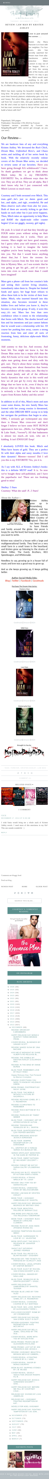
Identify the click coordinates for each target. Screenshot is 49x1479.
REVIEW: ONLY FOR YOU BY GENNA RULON (23, 1184)
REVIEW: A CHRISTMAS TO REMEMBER (23, 1106)
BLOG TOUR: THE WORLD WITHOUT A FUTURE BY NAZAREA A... (22, 1094)
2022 (12, 998)
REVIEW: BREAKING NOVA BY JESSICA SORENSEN (24, 1137)
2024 (12, 992)
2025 (12, 989)
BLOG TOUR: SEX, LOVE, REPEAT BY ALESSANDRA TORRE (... (26, 1308)
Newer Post (7, 886)
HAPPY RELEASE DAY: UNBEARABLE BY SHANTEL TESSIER (24, 1287)
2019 (12, 1007)
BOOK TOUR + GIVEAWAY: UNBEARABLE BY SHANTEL (24, 1199)
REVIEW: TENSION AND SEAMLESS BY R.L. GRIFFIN (24, 1126)
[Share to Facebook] (21, 773)
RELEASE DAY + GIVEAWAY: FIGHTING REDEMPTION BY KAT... (24, 1401)
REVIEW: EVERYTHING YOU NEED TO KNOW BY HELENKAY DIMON (26, 1082)
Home (24, 886)
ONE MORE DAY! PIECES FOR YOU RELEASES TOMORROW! (25, 1215)
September (18, 1421)
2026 (12, 987)
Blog (7, 581)
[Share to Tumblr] (28, 773)
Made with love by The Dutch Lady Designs (29, 1474)
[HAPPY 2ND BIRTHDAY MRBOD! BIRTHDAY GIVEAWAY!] (15, 1459)
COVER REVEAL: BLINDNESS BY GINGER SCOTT (26, 1043)
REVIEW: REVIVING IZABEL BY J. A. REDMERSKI (26, 1101)
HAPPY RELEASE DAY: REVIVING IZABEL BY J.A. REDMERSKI (26, 1298)
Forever (15, 768)
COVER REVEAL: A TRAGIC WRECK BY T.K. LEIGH (23, 1178)
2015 (12, 1019)
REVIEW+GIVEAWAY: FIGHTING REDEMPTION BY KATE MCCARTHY (25, 1325)
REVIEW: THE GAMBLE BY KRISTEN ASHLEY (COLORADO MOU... (26, 1060)
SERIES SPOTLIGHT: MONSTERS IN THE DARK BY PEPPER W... (25, 1154)
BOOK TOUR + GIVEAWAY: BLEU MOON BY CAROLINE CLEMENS (25, 1221)
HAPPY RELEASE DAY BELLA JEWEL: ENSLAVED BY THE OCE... (24, 1332)
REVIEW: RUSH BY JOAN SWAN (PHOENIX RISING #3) (25, 1227)
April (15, 1436)
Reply (4, 832)
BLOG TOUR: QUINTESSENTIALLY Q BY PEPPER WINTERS (26, 1131)
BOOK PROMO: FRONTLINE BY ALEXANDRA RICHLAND (25, 1343)
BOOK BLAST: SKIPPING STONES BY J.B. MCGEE (26, 1369)
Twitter (15, 581)
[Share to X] (18, 773)
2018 (12, 1010)
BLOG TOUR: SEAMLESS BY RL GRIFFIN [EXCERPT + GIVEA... (25, 1280)
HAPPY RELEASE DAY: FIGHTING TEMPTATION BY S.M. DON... (26, 1410)
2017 (12, 1013)
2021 (12, 1001)
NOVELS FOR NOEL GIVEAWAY (25, 1406)
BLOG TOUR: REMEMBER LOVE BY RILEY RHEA (25, 1071)
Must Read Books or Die (19, 1474)
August (16, 1424)
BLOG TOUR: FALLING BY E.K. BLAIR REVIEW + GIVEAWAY (24, 1255)
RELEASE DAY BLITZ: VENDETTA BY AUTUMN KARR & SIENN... (25, 1173)
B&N (33, 623)
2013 (12, 1024)
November (17, 1415)
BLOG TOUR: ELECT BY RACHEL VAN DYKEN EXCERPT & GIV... (25, 1270)
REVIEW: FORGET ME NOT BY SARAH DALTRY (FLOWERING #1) (25, 1167)
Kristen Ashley (28, 768)
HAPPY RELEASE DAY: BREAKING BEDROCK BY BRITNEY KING (26, 1204)
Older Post (42, 886)
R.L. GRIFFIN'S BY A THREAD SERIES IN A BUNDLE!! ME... (24, 1149)
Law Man (42, 768)
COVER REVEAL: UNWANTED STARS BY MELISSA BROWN (24, 1189)
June (15, 1430)
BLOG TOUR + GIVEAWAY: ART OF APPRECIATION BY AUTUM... (26, 1121)
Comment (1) (25, 778)
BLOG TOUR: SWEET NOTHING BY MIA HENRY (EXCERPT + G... (25, 1160)
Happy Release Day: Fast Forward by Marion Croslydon (26, 1076)
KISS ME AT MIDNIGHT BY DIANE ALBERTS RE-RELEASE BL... (25, 1053)
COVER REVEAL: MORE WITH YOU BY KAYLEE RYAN (24, 1338)
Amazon (27, 623)
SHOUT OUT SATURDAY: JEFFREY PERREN (22, 1249)
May (14, 1433)
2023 (12, 995)
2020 (12, 1004)
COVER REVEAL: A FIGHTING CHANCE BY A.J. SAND (24, 1358)
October (17, 1418)
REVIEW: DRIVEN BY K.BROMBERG (20, 1031)
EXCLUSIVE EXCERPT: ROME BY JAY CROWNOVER (26, 1313)
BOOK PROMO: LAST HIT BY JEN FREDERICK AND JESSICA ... (25, 1348)
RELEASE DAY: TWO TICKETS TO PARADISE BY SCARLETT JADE (26, 1260)
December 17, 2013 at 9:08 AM (15, 818)
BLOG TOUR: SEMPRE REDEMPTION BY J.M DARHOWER (21, 1143)
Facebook (26, 581)
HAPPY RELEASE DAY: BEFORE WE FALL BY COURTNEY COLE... (25, 1389)
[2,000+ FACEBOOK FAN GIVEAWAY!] (33, 1459)
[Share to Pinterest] (25, 773)
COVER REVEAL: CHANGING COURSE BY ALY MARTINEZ (24, 1303)
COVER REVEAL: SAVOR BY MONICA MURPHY (23, 1363)
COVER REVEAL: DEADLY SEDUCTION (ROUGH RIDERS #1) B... (25, 1375)
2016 (12, 1016)
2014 (12, 1022)
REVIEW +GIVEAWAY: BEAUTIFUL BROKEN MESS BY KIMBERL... (26, 1353)
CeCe (3, 816)
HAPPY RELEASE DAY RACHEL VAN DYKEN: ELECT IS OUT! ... (26, 1318)
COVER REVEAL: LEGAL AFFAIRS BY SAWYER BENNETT (26, 1265)
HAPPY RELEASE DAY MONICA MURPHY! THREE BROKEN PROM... (25, 1037)
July (14, 1427)
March (15, 1439)
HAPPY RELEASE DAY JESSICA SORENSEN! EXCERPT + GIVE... (25, 1382)
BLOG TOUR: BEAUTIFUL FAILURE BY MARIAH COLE (24, 1209)
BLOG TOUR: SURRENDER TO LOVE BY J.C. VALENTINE (24, 1237)
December (17, 1027)
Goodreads (38, 581)
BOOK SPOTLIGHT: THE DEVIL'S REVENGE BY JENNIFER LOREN (25, 1243)
